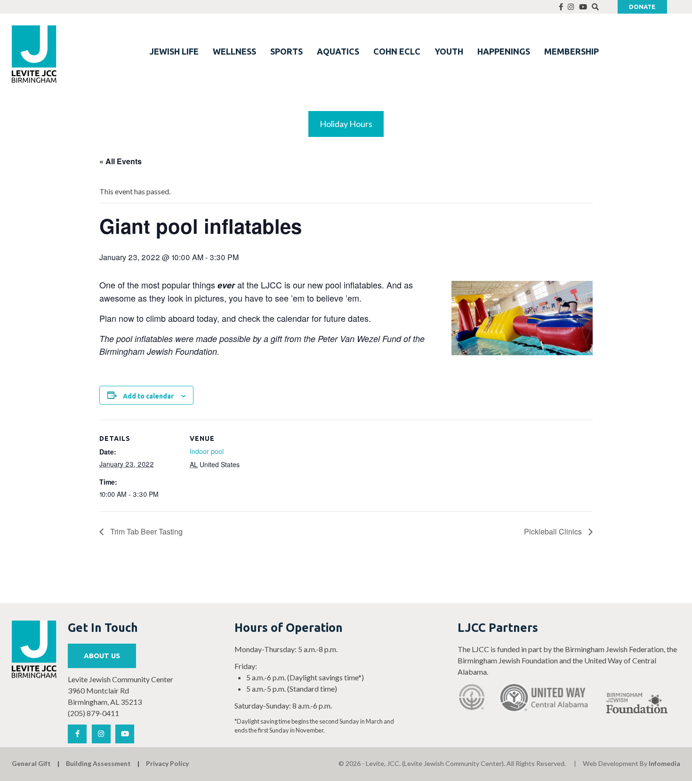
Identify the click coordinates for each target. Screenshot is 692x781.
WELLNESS (234, 51)
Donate (642, 6)
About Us (102, 656)
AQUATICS (338, 51)
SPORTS (286, 51)
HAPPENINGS (503, 51)
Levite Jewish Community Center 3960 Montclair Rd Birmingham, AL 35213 (120, 690)
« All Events (120, 161)
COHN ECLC (396, 51)
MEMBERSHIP (571, 51)
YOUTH (449, 51)
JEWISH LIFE (174, 51)
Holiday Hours (346, 124)
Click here (24, 54)
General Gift (31, 763)
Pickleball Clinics (554, 531)
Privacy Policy (167, 763)
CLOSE (128, 12)
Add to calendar (148, 396)
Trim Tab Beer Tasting (145, 531)
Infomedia (664, 763)
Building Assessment (98, 763)
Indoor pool (207, 451)
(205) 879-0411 (93, 713)
